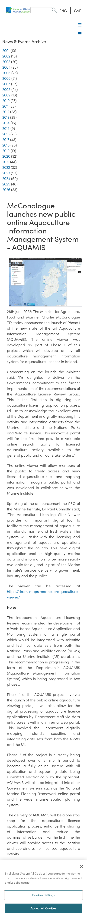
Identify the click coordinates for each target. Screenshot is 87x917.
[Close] (81, 867)
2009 (6, 95)
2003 (6, 61)
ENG (63, 10)
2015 (6, 128)
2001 (6, 50)
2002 (6, 56)
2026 (6, 189)
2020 (6, 156)
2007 (6, 84)
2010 (6, 100)
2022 (6, 167)
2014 (6, 123)
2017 (5, 139)
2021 (5, 161)
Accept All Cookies (43, 908)
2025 (6, 184)
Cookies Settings (43, 895)
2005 (6, 72)
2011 (5, 106)
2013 (5, 117)
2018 (6, 145)
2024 (6, 178)
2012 (5, 111)
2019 (6, 150)
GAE (77, 10)
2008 (6, 89)
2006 (6, 78)
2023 (6, 173)
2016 (6, 134)
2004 (6, 67)
